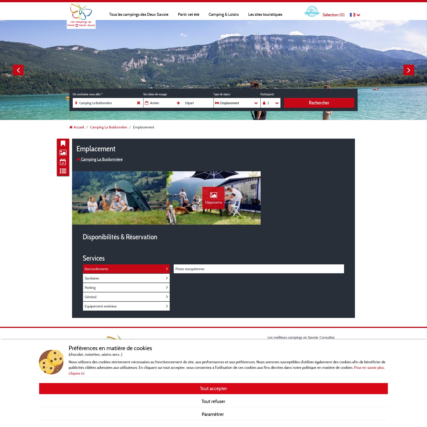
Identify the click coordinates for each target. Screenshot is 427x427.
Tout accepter (213, 388)
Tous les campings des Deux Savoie (138, 14)
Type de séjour (222, 94)
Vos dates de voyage (155, 94)
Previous (18, 70)
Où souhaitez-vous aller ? (87, 94)
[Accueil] (81, 12)
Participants (267, 94)
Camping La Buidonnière (101, 159)
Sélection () (333, 14)
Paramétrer (213, 414)
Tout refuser (213, 401)
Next (408, 70)
